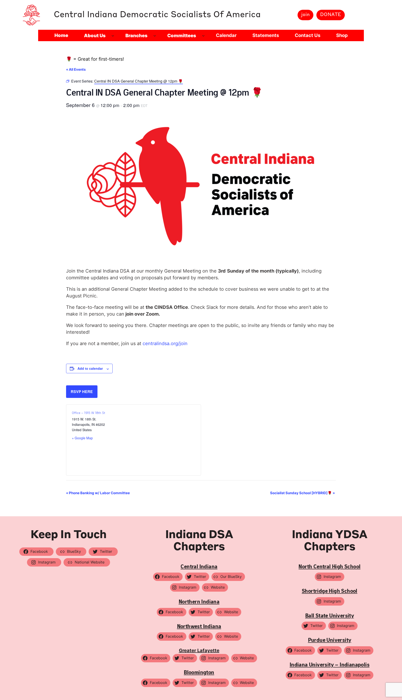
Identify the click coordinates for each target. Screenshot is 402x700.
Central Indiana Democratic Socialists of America (157, 15)
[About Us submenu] (112, 35)
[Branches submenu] (154, 35)
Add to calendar (90, 368)
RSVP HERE (82, 391)
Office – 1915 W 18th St (88, 413)
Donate (330, 15)
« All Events (76, 69)
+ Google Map (82, 438)
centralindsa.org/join (165, 343)
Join (305, 15)
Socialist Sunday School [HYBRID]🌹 (302, 493)
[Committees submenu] (203, 35)
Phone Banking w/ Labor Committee (98, 493)
